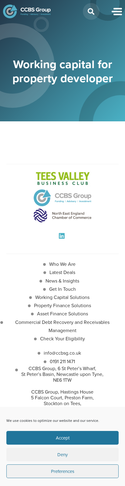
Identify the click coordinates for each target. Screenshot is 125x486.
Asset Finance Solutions (62, 313)
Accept (62, 438)
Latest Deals (62, 272)
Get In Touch (62, 289)
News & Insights (62, 280)
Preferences (62, 471)
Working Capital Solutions (62, 297)
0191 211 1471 (62, 361)
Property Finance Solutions (62, 305)
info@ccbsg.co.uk (62, 352)
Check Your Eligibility (62, 338)
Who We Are (62, 264)
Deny (62, 454)
